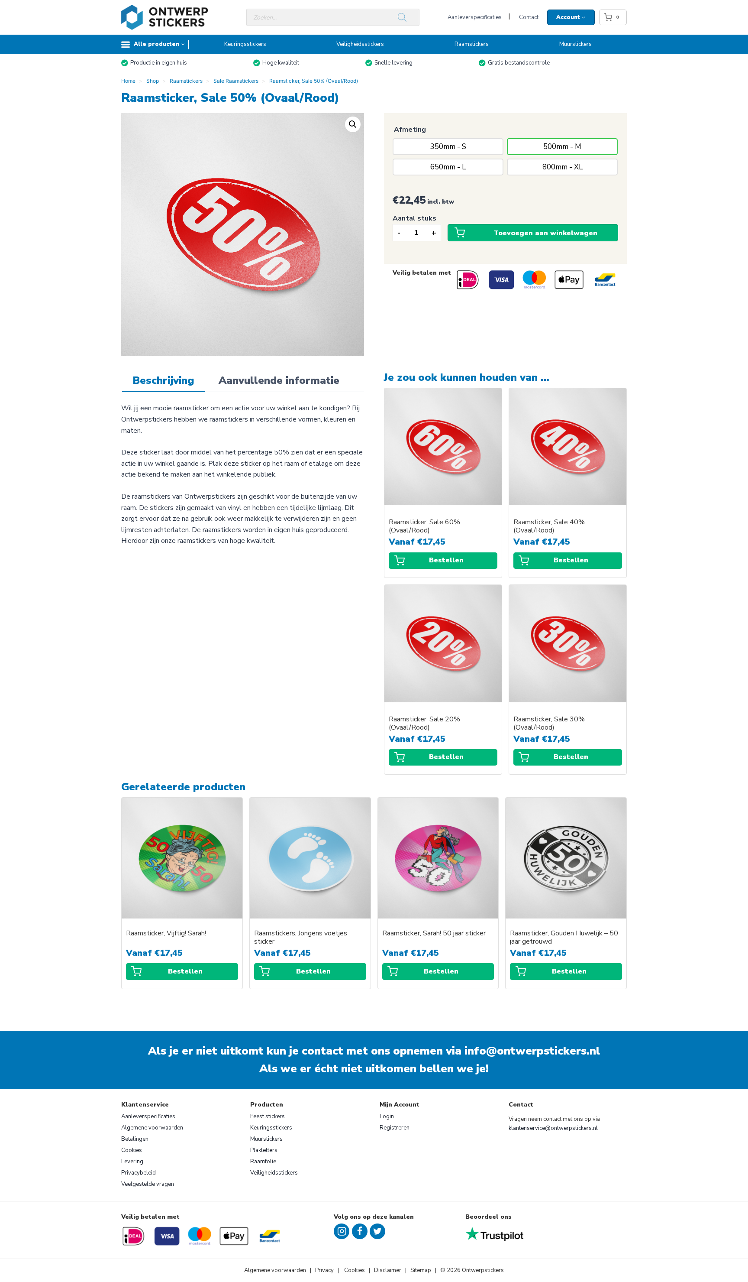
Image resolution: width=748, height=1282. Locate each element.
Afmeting (410, 129)
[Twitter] (377, 1231)
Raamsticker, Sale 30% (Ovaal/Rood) (549, 723)
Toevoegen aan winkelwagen (545, 233)
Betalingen (134, 1139)
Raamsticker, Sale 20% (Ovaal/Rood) (424, 723)
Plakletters (263, 1150)
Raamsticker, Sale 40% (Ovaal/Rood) (549, 526)
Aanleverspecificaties (475, 17)
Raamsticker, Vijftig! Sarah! (166, 933)
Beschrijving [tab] (163, 380)
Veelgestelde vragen (147, 1184)
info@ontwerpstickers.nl (532, 1050)
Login (387, 1116)
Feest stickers (267, 1116)
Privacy (325, 1270)
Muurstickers (575, 44)
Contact (528, 17)
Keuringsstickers (245, 44)
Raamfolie (263, 1161)
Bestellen (446, 560)
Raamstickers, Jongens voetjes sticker (300, 937)
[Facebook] (360, 1231)
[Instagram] (341, 1231)
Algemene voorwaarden (152, 1128)
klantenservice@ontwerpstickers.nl (553, 1128)
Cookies (131, 1150)
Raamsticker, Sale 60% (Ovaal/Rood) (424, 526)
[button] (353, 124)
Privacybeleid (138, 1173)
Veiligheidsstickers (360, 44)
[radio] (448, 146)
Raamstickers (472, 44)
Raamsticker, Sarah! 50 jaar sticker (434, 933)
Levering (132, 1161)
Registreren (394, 1128)
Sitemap (420, 1270)
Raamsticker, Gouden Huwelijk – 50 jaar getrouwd (564, 937)
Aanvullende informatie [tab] (279, 380)
